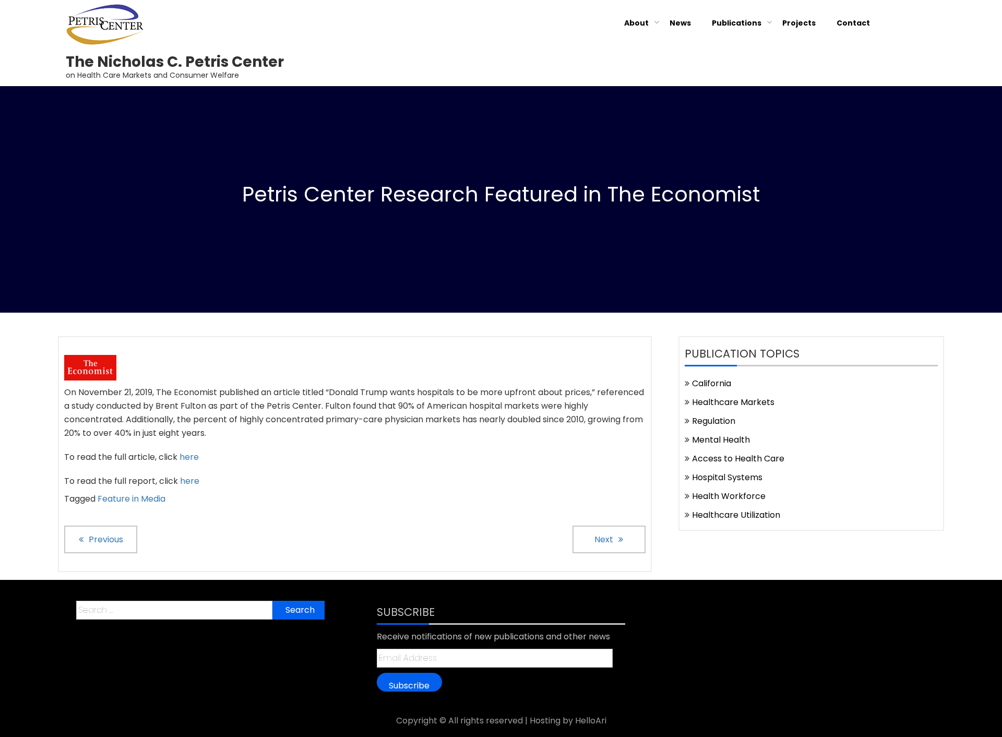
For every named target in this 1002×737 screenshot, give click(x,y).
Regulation (713, 421)
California (711, 383)
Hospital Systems (727, 477)
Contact (853, 23)
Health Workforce (729, 496)
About (636, 23)
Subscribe (409, 685)
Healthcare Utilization (736, 515)
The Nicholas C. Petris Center (175, 62)
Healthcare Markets (733, 402)
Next (603, 539)
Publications (736, 23)
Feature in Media (131, 499)
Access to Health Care (738, 459)
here (189, 457)
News (680, 23)
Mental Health (721, 440)
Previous (106, 539)
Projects (799, 23)
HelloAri (590, 721)
